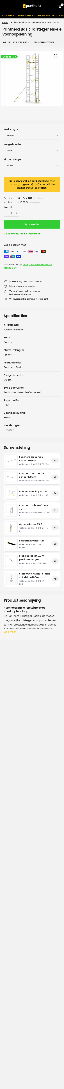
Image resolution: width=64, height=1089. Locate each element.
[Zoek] (53, 6)
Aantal (8, 207)
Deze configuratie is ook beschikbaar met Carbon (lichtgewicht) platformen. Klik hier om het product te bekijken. (32, 184)
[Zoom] (55, 55)
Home (5, 22)
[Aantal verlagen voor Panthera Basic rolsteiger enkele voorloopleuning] (6, 213)
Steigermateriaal (45, 15)
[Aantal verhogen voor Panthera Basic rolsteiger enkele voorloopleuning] (16, 213)
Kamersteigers (25, 15)
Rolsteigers (8, 15)
